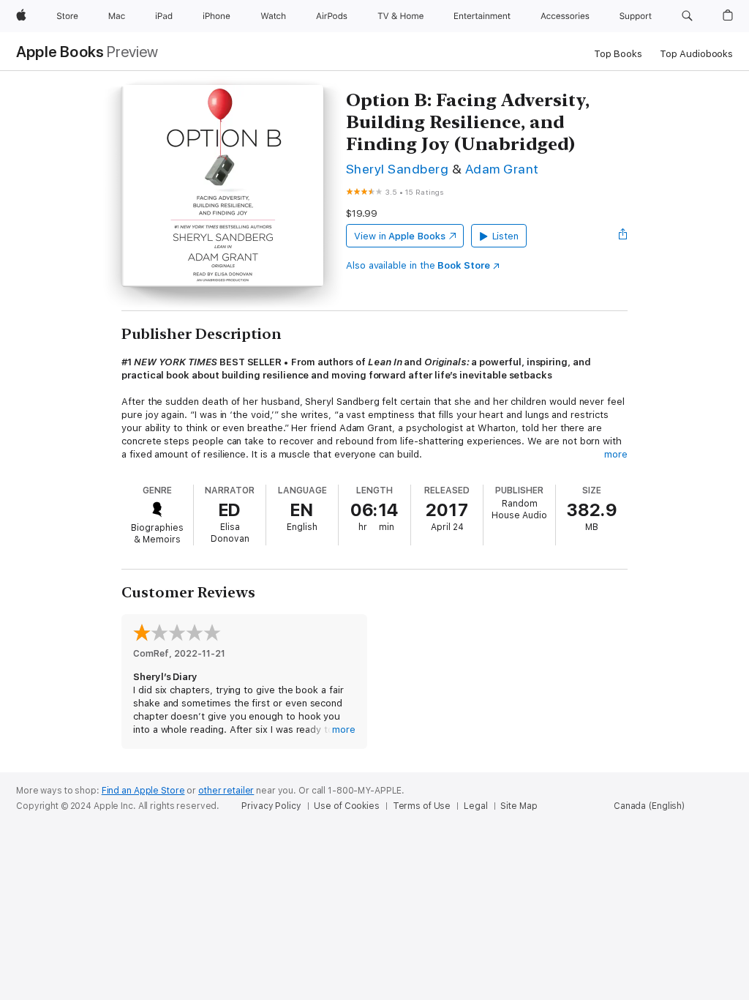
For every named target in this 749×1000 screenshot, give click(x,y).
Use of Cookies (346, 806)
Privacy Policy (271, 806)
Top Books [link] (618, 53)
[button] (687, 16)
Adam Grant (502, 168)
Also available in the (418, 265)
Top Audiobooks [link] (696, 53)
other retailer (226, 791)
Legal (475, 806)
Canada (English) (649, 806)
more (616, 454)
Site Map (518, 806)
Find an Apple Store (143, 791)
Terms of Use (422, 806)
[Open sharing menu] (623, 235)
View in (399, 236)
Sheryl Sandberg (397, 168)
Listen (505, 236)
